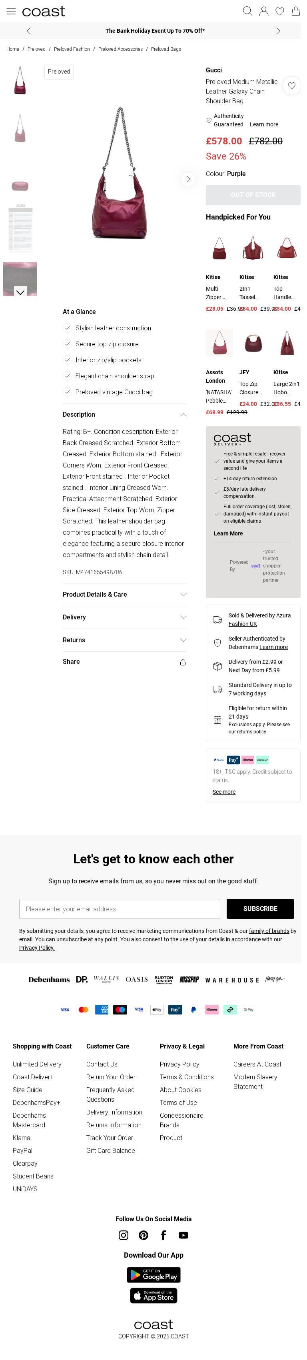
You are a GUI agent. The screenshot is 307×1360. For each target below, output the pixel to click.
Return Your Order (109, 1075)
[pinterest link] (141, 1233)
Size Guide (27, 1088)
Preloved (37, 49)
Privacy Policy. (37, 946)
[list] (118, 176)
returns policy (247, 730)
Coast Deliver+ (33, 1075)
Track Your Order (108, 1136)
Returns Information (112, 1123)
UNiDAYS (25, 1187)
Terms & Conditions (184, 1075)
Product (168, 1136)
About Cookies (178, 1088)
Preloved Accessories (120, 49)
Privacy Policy (177, 1062)
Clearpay (25, 1161)
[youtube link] (180, 1233)
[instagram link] (121, 1233)
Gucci (210, 70)
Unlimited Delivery (37, 1062)
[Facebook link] (160, 1233)
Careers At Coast (253, 1062)
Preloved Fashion (72, 49)
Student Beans (33, 1174)
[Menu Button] (11, 11)
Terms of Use (175, 1100)
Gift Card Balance (109, 1148)
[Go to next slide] (184, 176)
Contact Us (100, 1062)
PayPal (22, 1148)
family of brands (269, 929)
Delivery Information (113, 1110)
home (12, 49)
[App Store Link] (150, 1283)
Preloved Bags (166, 49)
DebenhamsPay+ (36, 1100)
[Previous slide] (26, 30)
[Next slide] (276, 30)
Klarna (21, 1136)
